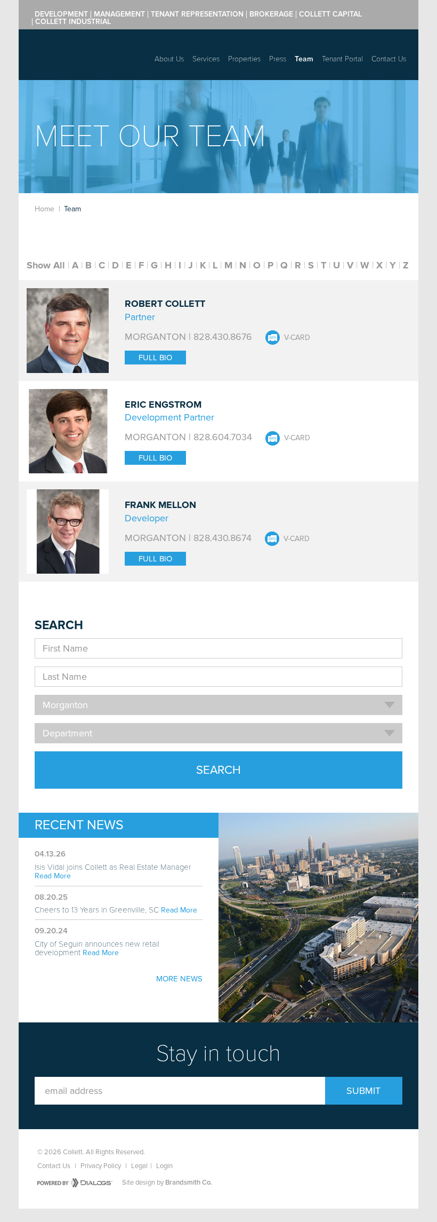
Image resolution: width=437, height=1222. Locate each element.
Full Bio (155, 357)
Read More (53, 875)
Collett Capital (330, 14)
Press (277, 59)
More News (179, 978)
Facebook (340, 1152)
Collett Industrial (73, 22)
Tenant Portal (342, 59)
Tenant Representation (197, 14)
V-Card (297, 337)
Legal (139, 1166)
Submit (363, 1091)
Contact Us (388, 59)
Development (61, 14)
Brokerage (271, 14)
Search (218, 770)
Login (164, 1166)
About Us (169, 59)
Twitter (365, 1152)
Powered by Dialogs (74, 1182)
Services (206, 59)
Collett (80, 52)
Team (304, 59)
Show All (46, 265)
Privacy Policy (100, 1166)
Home (44, 208)
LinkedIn (390, 1152)
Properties (244, 59)
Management (119, 14)
